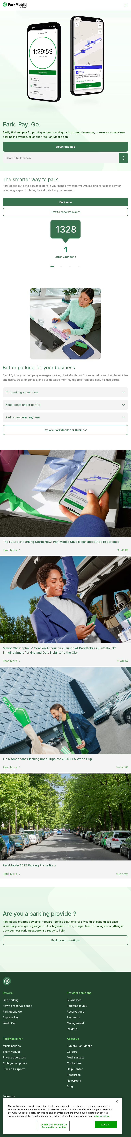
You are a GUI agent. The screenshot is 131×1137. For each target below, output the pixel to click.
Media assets (75, 1057)
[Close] (116, 1101)
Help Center (75, 1069)
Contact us (74, 1063)
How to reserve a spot (65, 212)
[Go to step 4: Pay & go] (79, 266)
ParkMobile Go (12, 1011)
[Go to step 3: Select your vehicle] (70, 266)
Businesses (74, 1000)
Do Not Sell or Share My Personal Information (54, 1126)
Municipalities (12, 1046)
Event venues (11, 1051)
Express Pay (11, 1017)
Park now (65, 202)
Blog (70, 1086)
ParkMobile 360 (77, 1005)
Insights (72, 1029)
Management (75, 1023)
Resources (74, 1074)
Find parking (11, 1000)
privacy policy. (101, 1116)
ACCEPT (106, 1124)
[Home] (15, 5)
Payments (73, 1017)
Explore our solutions (65, 940)
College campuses (15, 1063)
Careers (72, 1051)
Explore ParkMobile (79, 1046)
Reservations (75, 1011)
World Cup (9, 1023)
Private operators (14, 1057)
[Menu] (126, 5)
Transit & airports (14, 1069)
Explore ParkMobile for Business (65, 430)
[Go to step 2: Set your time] (61, 266)
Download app (65, 146)
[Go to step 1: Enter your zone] (52, 266)
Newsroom (74, 1080)
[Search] (123, 158)
